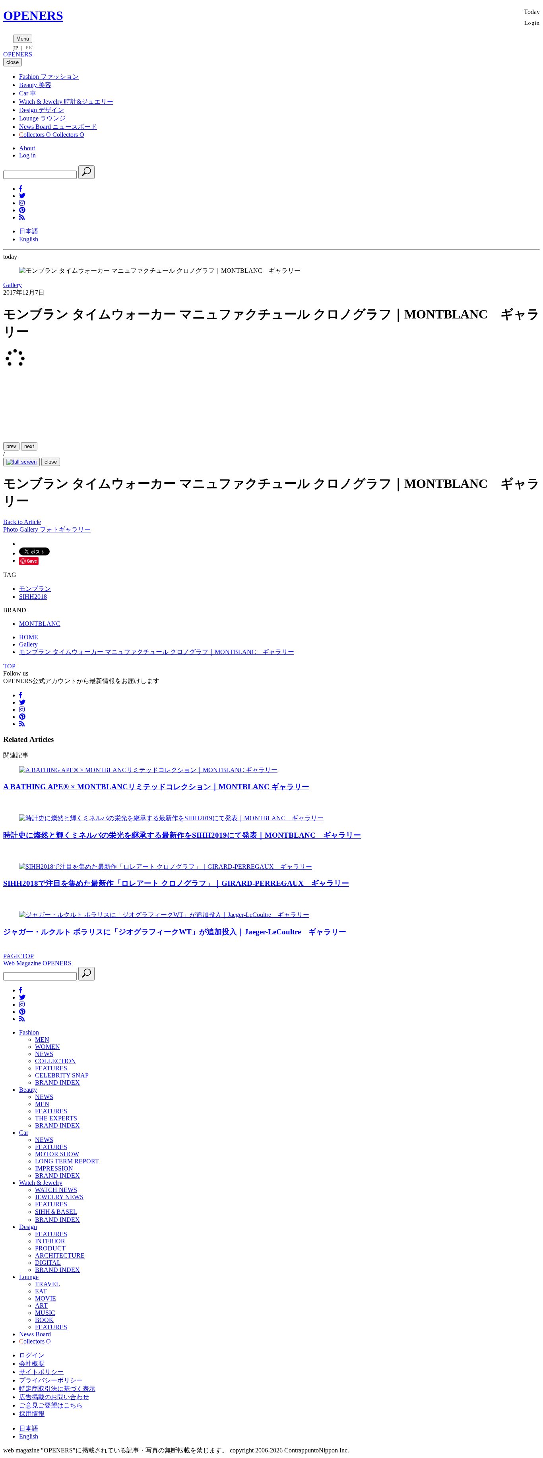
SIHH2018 (33, 596)
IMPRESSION (54, 1168)
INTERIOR (50, 1241)
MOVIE (45, 1298)
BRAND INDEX (57, 1082)
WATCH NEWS (56, 1189)
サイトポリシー (41, 1372)
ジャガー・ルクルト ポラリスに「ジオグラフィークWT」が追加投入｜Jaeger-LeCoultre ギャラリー (174, 932)
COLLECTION (55, 1061)
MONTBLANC (39, 623)
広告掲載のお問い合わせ (54, 1397)
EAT (41, 1291)
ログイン (32, 1355)
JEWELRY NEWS (59, 1197)
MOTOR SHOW (57, 1154)
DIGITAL (48, 1262)
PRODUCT (50, 1248)
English (28, 239)
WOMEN (47, 1046)
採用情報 (32, 1413)
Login (532, 22)
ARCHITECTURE (60, 1255)
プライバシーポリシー (51, 1380)
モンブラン (35, 588)
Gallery (12, 285)
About (27, 148)
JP (15, 48)
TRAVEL (47, 1284)
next (29, 446)
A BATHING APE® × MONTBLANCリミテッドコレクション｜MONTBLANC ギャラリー (156, 786)
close (51, 462)
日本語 (28, 231)
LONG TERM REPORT (67, 1161)
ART (41, 1305)
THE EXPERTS (56, 1118)
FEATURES (51, 1068)
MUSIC (45, 1312)
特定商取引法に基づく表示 (57, 1388)
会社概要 (32, 1363)
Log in (27, 155)
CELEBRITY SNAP (62, 1075)
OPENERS (33, 15)
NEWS (44, 1053)
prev (11, 446)
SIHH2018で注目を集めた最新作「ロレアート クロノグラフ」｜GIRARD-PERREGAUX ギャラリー (176, 883)
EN (29, 48)
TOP (9, 666)
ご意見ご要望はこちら (51, 1405)
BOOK (44, 1319)
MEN (42, 1039)
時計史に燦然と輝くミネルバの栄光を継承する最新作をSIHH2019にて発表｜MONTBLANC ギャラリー (182, 835)
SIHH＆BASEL (56, 1211)
